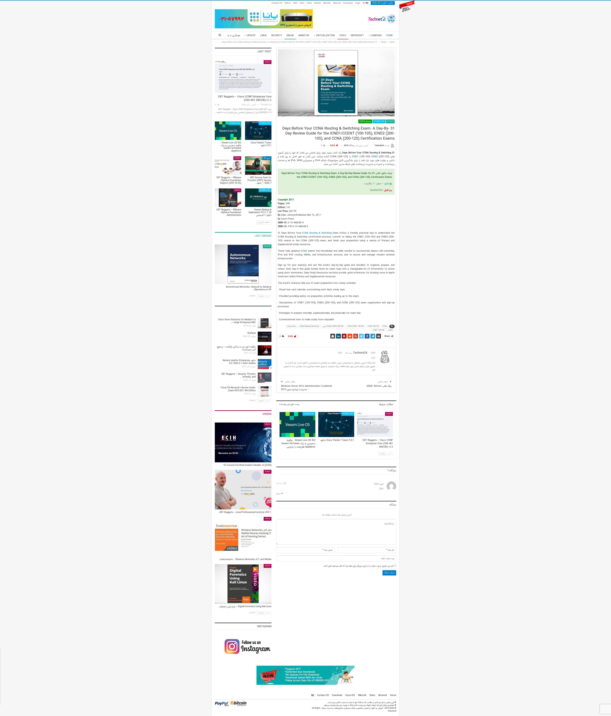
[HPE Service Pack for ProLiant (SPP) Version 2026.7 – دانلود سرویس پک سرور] (258, 165)
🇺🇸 (312, 695)
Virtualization (325, 35)
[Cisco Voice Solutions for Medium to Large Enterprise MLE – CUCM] (264, 323)
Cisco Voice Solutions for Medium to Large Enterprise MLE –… (237, 321)
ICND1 (355, 157)
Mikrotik (327, 3)
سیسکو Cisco (365, 121)
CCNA (304, 251)
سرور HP (267, 158)
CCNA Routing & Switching (316, 233)
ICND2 (374, 157)
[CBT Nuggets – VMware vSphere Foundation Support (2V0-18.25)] (228, 165)
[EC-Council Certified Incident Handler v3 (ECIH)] (243, 442)
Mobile (317, 3)
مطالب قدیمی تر (263, 222)
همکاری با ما (233, 35)
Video (309, 3)
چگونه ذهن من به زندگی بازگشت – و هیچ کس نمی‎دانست (236, 348)
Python (288, 3)
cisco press (291, 326)
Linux (263, 35)
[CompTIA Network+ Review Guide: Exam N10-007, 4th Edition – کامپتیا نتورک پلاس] (264, 391)
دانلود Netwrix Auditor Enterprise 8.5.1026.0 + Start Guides (239, 362)
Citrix (302, 3)
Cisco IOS (350, 695)
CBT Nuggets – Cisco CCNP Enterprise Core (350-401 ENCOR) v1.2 (244, 98)
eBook (290, 35)
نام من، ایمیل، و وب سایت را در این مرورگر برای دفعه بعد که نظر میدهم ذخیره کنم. (358, 566)
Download (348, 3)
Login (357, 3)
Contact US (277, 3)
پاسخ (278, 493)
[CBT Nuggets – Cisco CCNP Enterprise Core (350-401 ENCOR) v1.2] (375, 424)
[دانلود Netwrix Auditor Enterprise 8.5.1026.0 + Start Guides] (264, 364)
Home (389, 35)
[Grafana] (264, 337)
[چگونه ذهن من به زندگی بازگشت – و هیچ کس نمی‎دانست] (264, 350)
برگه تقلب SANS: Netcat (378, 386)
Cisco (342, 35)
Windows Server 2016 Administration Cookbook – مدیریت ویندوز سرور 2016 (306, 387)
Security (276, 35)
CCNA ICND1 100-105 (355, 326)
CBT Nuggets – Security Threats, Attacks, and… (238, 375)
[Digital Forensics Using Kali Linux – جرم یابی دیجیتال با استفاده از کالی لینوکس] (243, 584)
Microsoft (357, 35)
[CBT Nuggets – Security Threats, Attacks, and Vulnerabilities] (264, 378)
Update (251, 35)
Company (376, 35)
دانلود (387, 184)
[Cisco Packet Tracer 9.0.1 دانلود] (336, 424)
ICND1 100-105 (378, 330)
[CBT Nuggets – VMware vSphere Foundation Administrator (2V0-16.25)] (228, 197)
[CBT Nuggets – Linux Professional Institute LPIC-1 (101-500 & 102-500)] (243, 489)
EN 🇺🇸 (365, 3)
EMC (295, 3)
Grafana (251, 333)
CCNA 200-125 (373, 326)
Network (337, 3)
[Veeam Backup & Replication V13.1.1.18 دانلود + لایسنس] (258, 197)
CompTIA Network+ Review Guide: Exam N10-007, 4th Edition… (238, 389)
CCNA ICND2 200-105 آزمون (333, 326)
